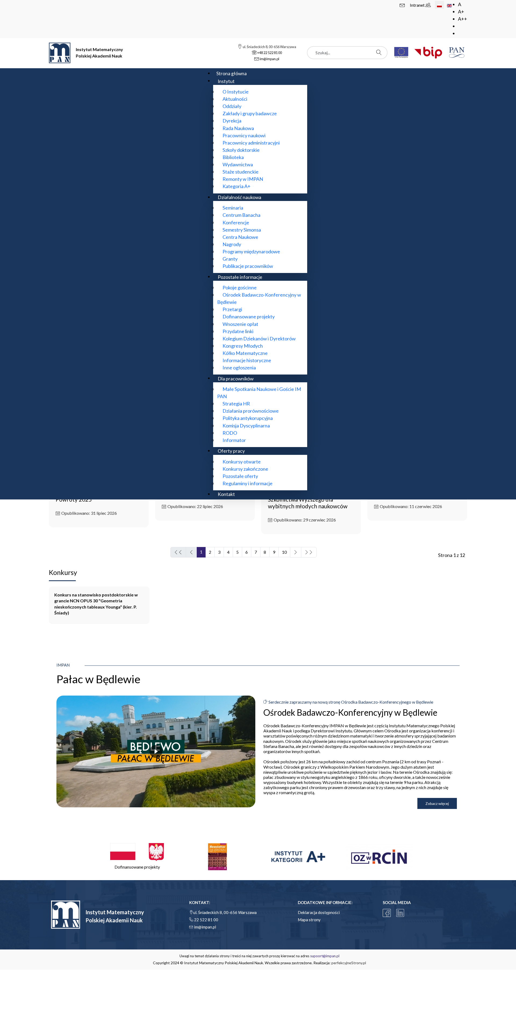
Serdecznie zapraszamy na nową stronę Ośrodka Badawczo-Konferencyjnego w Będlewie (350, 701)
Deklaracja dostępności (319, 912)
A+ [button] (461, 12)
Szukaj (380, 52)
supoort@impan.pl (324, 956)
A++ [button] (462, 19)
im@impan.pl (205, 926)
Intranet (417, 5)
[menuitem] (231, 73)
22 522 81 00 (206, 919)
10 (284, 552)
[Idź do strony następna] (295, 552)
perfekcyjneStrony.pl (348, 962)
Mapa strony (309, 919)
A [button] (459, 4)
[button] (137, 856)
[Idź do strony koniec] (309, 552)
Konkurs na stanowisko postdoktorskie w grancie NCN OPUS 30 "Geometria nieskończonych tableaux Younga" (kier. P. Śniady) (96, 603)
